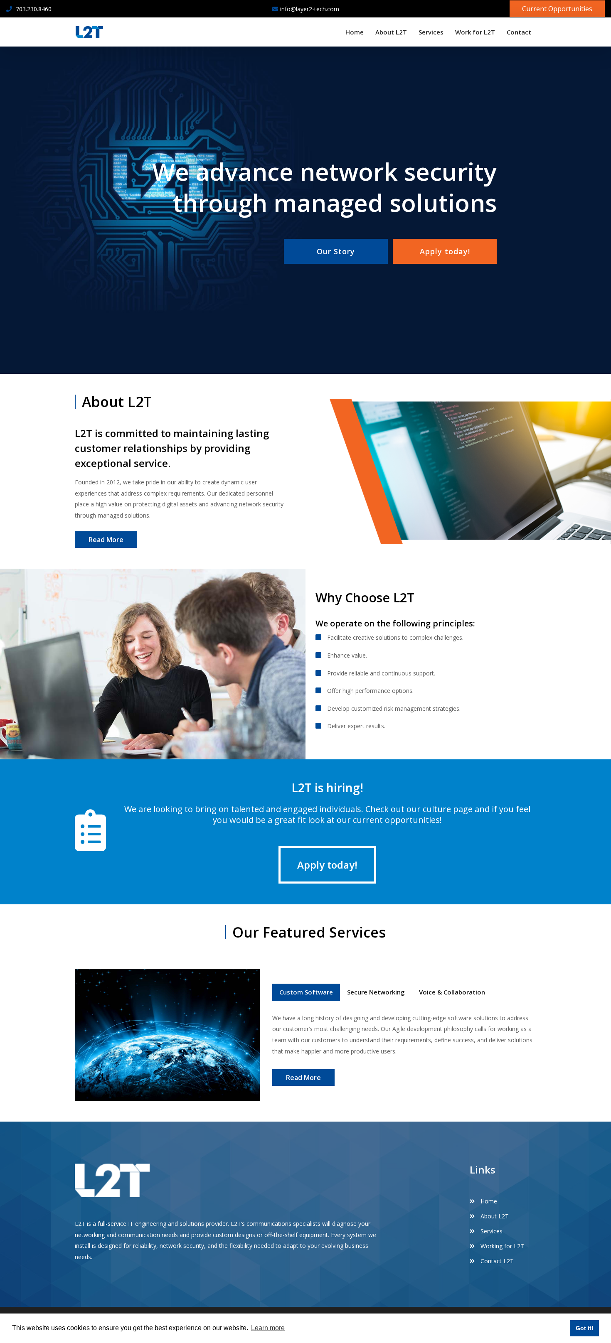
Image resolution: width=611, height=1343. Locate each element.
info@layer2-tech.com (309, 9)
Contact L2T (496, 1261)
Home (354, 32)
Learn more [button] (268, 1327)
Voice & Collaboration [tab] (452, 992)
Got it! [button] (585, 1328)
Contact (519, 32)
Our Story (336, 251)
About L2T (391, 32)
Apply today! (445, 251)
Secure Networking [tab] (376, 992)
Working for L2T (501, 1246)
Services (431, 32)
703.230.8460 (33, 9)
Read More (106, 539)
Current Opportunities (557, 8)
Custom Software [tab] (306, 992)
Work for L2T (475, 32)
